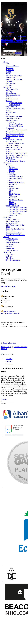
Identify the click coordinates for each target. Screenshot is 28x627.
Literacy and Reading (13, 149)
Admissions (10, 241)
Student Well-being (16, 126)
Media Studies (14, 188)
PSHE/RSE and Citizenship (14, 195)
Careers (9, 101)
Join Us (6, 237)
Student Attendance (16, 124)
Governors (10, 70)
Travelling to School (13, 118)
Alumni (9, 85)
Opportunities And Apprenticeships (15, 104)
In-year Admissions (13, 242)
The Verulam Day (12, 89)
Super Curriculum (12, 206)
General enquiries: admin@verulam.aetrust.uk (10, 312)
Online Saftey (11, 112)
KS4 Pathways (11, 141)
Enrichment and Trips (13, 233)
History (11, 173)
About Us (6, 64)
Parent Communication (14, 116)
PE (10, 192)
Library (9, 110)
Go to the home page (8, 286)
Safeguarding (11, 83)
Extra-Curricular (12, 99)
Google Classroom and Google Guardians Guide (15, 133)
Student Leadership (13, 95)
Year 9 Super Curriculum (18, 211)
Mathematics (13, 169)
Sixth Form (7, 217)
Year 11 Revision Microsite (15, 161)
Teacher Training (12, 250)
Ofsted (8, 74)
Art (10, 180)
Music (11, 190)
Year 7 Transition (12, 239)
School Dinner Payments (15, 136)
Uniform (9, 91)
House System (11, 93)
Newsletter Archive (13, 260)
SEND (11, 122)
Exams (8, 151)
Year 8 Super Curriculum (18, 209)
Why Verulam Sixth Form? (15, 235)
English (12, 167)
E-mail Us (10, 33)
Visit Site (4, 399)
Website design (6, 347)
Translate (18, 53)
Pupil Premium (11, 107)
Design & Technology (16, 182)
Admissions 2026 (12, 223)
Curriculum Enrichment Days (16, 153)
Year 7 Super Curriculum (18, 207)
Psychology (13, 198)
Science (12, 171)
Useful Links (10, 159)
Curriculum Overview (14, 140)
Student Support (12, 120)
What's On (7, 252)
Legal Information (9, 343)
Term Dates (10, 254)
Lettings (9, 246)
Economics (13, 184)
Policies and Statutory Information (14, 76)
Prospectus (10, 248)
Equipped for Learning (14, 147)
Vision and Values (12, 66)
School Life (7, 87)
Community (10, 128)
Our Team (9, 68)
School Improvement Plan (15, 108)
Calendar (9, 256)
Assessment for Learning (15, 143)
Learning (6, 138)
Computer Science (15, 178)
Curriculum (7, 163)
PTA (7, 114)
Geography (13, 174)
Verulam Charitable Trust (18, 130)
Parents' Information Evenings (16, 155)
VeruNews (9, 258)
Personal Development (14, 157)
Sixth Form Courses (13, 221)
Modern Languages (16, 176)
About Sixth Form (12, 219)
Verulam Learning (12, 145)
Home (5, 62)
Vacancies (9, 244)
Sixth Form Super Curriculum (15, 214)
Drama (11, 186)
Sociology (12, 204)
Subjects (9, 165)
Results (8, 72)
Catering (9, 97)
